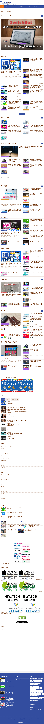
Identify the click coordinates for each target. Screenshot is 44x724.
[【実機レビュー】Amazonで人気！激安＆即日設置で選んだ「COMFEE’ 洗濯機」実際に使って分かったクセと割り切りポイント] (4, 108)
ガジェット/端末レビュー (4, 9)
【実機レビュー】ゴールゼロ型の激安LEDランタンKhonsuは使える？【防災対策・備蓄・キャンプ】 (36, 102)
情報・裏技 (2, 493)
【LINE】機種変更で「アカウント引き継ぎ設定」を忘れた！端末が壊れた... (10, 687)
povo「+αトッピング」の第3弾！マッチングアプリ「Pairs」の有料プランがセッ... (14, 137)
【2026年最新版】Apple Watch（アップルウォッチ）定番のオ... (33, 521)
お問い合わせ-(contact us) (34, 712)
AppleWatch (36, 698)
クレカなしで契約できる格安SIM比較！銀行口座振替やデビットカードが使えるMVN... (36, 314)
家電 (33, 680)
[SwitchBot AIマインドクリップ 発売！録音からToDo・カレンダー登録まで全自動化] (26, 82)
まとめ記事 (35, 6)
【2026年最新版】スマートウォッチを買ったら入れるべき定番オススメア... (15, 517)
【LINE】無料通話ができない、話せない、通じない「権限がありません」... (10, 681)
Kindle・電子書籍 (4, 230)
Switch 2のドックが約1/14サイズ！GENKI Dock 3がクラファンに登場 (13, 91)
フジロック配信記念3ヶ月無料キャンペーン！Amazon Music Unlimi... (36, 189)
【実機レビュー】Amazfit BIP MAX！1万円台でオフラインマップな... (22, 47)
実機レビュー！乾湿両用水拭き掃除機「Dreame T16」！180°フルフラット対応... (14, 165)
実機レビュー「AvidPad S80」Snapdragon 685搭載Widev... (35, 350)
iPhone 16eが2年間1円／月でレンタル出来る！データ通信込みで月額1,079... (14, 126)
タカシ (9, 42)
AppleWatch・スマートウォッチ (22, 44)
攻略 (42, 678)
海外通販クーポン (22, 6)
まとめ (32, 694)
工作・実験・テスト (12, 9)
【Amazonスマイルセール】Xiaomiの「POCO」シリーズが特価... (30, 530)
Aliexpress (35, 700)
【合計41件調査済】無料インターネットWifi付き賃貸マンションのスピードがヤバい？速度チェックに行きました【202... (36, 87)
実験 (35, 680)
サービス (24, 191)
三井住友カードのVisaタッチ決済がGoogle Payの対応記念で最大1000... (36, 319)
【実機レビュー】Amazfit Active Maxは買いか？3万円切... (12, 530)
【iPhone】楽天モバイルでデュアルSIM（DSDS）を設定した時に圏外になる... (36, 241)
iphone (2, 337)
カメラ (36, 692)
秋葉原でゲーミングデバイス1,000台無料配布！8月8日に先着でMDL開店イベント (14, 97)
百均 (36, 678)
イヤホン (39, 692)
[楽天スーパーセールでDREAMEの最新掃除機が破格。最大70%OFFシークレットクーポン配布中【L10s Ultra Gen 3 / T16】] (26, 70)
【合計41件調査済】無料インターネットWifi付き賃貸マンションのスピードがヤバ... (11, 295)
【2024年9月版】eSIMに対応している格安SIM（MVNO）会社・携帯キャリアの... (36, 126)
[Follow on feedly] (41, 3)
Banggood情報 (41, 697)
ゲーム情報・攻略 (3, 488)
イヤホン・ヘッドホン (4, 462)
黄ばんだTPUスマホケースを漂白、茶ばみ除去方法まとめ (10, 705)
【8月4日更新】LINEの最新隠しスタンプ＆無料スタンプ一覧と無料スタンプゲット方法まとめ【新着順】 (14, 102)
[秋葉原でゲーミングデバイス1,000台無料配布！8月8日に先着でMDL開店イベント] (4, 98)
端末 (34, 678)
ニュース (32, 683)
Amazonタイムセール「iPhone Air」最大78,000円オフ (36, 107)
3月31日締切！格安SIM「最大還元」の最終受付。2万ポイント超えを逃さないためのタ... (36, 121)
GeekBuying (32, 697)
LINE (23, 9)
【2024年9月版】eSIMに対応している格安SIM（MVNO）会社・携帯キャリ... (36, 262)
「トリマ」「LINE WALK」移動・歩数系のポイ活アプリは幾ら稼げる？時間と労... (36, 288)
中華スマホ (32, 681)
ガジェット (32, 692)
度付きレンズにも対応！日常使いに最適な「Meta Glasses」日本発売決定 (36, 75)
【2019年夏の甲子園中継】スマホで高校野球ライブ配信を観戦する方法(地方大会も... (36, 231)
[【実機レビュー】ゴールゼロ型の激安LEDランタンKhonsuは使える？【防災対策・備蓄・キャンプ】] (26, 103)
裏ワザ (32, 678)
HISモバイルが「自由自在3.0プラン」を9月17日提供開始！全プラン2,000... (11, 264)
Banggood (32, 698)
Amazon (32, 700)
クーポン (35, 689)
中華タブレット (40, 680)
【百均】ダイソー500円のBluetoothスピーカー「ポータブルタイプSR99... (36, 366)
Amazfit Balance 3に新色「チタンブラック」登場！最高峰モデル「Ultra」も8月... (16, 408)
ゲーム (41, 687)
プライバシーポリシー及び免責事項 (35, 709)
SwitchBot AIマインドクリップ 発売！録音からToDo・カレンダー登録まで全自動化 (36, 81)
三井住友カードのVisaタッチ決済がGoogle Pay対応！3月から (35, 324)
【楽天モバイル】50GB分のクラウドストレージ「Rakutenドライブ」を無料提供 (14, 131)
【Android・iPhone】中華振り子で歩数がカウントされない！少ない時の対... (14, 241)
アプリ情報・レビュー (25, 290)
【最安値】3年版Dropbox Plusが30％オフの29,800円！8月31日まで (14, 86)
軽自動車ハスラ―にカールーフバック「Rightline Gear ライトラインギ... (36, 293)
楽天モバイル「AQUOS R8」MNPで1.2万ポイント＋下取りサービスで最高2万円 (36, 131)
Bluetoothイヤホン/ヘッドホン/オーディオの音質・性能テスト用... (14, 521)
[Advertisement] (33, 68)
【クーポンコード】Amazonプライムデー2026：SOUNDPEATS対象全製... (36, 210)
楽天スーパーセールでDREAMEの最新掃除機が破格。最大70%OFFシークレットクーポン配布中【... (18, 412)
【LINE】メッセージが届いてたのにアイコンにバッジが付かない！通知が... (10, 693)
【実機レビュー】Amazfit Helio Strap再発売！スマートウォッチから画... (36, 170)
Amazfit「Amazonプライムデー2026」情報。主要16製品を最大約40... (36, 205)
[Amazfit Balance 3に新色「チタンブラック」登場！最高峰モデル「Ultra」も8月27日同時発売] (26, 60)
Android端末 (16, 6)
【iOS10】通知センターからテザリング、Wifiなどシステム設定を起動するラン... (11, 357)
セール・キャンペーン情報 (8, 6)
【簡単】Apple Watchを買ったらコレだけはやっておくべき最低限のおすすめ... (36, 225)
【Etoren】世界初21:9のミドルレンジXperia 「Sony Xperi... (36, 345)
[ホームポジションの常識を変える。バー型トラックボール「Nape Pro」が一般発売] (26, 92)
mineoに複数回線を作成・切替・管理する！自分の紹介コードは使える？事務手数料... (36, 220)
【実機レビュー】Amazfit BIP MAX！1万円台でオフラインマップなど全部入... (14, 170)
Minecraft (39, 694)
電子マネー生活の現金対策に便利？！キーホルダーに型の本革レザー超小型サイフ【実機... (11, 326)
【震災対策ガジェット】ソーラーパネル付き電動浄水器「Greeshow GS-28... (14, 304)
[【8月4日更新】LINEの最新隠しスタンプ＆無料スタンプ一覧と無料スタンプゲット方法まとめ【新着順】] (4, 103)
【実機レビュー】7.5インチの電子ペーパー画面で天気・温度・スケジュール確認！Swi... (36, 165)
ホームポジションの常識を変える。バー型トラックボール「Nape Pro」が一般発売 (36, 91)
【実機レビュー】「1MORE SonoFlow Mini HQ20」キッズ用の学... (14, 366)
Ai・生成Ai (2, 448)
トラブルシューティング (37, 683)
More (22, 113)
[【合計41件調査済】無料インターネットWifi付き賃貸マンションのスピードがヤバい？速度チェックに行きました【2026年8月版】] (26, 87)
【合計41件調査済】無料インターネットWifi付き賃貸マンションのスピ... (14, 526)
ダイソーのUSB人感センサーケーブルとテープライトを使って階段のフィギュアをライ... (36, 304)
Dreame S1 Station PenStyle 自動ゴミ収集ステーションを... (36, 194)
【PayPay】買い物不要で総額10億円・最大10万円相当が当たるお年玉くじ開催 (36, 335)
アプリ (42, 692)
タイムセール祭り (33, 686)
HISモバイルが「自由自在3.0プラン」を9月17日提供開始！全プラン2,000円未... (14, 120)
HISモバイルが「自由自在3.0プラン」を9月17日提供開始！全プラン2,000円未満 (11, 72)
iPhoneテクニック (29, 6)
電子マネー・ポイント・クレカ (5, 458)
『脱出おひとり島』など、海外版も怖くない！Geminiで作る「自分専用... (15, 534)
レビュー (36, 681)
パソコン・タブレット (4, 453)
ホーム (2, 6)
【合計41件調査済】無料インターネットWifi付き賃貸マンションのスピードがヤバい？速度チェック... (19, 430)
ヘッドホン (39, 681)
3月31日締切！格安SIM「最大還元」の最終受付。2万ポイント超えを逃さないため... (36, 251)
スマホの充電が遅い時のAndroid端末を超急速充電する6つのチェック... (10, 699)
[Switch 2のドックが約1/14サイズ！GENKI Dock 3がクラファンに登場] (4, 92)
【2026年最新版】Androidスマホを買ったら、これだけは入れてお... (35, 526)
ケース (32, 689)
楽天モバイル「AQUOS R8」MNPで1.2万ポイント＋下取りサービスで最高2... (14, 273)
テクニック (18, 9)
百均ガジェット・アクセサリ (5, 455)
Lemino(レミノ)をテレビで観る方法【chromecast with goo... (35, 361)
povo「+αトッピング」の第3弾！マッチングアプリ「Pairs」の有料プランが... (36, 273)
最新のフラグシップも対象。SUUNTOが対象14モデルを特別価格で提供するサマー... (14, 210)
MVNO (36, 694)
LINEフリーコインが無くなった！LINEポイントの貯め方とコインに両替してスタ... (36, 236)
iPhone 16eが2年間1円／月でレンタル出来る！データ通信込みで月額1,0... (36, 256)
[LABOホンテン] (5, 3)
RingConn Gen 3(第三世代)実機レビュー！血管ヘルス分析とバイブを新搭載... (36, 160)
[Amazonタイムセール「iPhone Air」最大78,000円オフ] (26, 108)
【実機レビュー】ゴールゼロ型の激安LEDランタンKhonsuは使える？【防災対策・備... (30, 147)
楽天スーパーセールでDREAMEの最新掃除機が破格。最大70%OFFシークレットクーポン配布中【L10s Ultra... (36, 70)
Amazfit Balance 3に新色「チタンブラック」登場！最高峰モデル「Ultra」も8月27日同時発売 (36, 59)
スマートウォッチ (33, 687)
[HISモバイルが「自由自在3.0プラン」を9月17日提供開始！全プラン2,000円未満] (11, 65)
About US (31, 707)
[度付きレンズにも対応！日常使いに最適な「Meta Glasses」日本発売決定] (26, 76)
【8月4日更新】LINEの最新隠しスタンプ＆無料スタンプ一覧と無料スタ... (15, 508)
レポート (2, 481)
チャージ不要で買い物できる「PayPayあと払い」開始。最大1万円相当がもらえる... (36, 330)
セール (38, 686)
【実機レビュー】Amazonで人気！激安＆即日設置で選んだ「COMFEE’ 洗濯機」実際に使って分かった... (14, 107)
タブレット (36, 684)
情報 (31, 680)
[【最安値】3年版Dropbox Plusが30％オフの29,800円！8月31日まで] (4, 86)
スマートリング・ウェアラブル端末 (6, 446)
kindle (32, 695)
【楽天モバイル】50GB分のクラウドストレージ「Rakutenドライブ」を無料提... (36, 267)
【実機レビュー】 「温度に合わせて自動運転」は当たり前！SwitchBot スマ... (36, 355)
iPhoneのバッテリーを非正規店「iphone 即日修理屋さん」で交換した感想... (36, 298)
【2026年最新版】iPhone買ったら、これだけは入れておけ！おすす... (14, 513)
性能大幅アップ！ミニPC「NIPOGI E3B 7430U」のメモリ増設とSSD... (36, 282)
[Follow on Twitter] (38, 3)
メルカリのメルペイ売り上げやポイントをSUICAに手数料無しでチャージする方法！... (14, 335)
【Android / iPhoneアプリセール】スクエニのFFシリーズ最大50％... (36, 199)
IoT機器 (38, 695)
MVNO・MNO (3, 69)
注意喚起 (39, 678)
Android (40, 698)
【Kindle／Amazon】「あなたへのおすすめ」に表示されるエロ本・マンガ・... (11, 232)
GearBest (36, 697)
